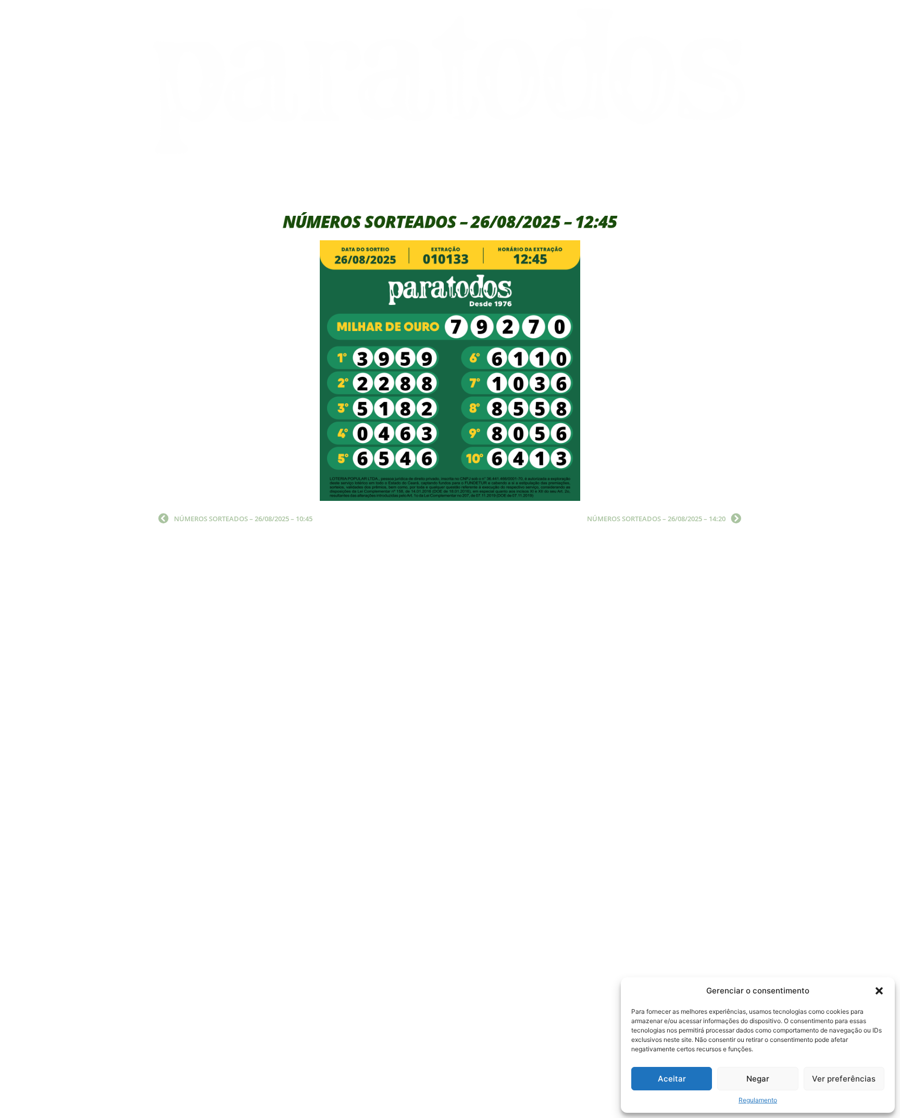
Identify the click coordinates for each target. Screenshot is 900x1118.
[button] (879, 991)
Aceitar (672, 1079)
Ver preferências (844, 1079)
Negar (757, 1079)
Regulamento (758, 1100)
